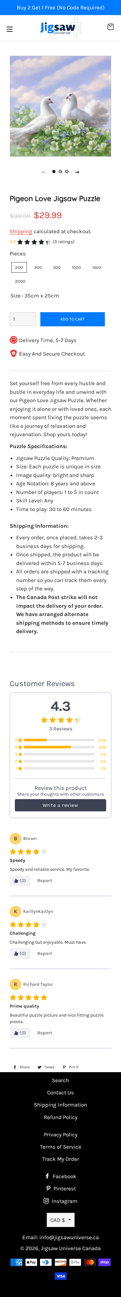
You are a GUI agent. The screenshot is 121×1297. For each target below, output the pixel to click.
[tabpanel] (60, 106)
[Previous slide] (44, 172)
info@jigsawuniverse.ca (69, 1237)
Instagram (63, 1201)
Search (60, 1080)
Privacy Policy (60, 1134)
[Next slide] (77, 172)
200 (19, 267)
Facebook (63, 1176)
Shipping (21, 231)
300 (38, 267)
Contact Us (60, 1092)
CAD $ (57, 1220)
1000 (76, 267)
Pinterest (64, 1188)
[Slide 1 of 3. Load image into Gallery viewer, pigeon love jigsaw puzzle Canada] (54, 172)
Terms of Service (60, 1146)
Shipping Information (60, 1104)
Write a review (60, 805)
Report (44, 880)
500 (57, 267)
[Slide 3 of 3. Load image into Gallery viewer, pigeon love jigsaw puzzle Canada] (67, 172)
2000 (20, 281)
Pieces (18, 253)
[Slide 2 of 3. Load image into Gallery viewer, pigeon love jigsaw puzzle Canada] (60, 172)
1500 (96, 267)
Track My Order (60, 1159)
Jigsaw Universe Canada (71, 1248)
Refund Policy (60, 1117)
